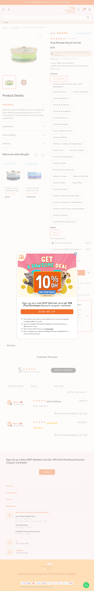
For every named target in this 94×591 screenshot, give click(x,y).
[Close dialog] (75, 254)
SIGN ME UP (47, 312)
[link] (47, 275)
